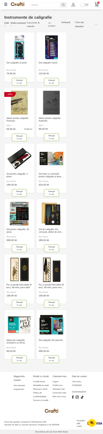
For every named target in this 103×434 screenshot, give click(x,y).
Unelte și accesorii (18, 23)
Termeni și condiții (40, 400)
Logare (56, 381)
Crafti (6, 23)
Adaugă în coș (19, 81)
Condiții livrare (39, 381)
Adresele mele (59, 389)
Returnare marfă (40, 389)
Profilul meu (58, 385)
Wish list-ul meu (59, 396)
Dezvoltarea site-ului (44, 432)
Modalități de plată (41, 385)
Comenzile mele (59, 393)
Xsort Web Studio (60, 432)
